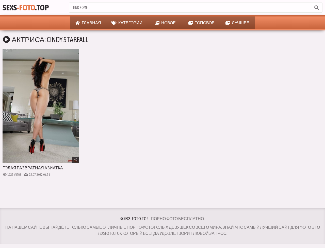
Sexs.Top (26, 7)
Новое (168, 23)
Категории (130, 23)
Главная (91, 23)
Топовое (204, 23)
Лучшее (240, 23)
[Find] (316, 8)
